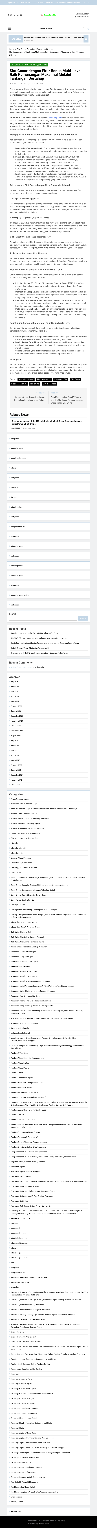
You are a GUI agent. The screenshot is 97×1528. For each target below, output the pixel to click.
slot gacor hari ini (18, 527)
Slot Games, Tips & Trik (20, 1282)
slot (12, 1263)
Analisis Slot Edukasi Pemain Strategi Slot (27, 828)
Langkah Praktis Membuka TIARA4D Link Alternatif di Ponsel (35, 633)
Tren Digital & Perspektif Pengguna (24, 1482)
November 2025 (17, 721)
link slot (14, 497)
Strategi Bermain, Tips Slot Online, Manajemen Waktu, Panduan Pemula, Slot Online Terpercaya (48, 1354)
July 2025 (14, 740)
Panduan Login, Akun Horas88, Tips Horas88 (28, 1110)
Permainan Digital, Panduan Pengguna (25, 1171)
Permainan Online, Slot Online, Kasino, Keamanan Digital (33, 1191)
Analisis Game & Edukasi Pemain (24, 814)
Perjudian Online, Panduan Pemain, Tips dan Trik (29, 1162)
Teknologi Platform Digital (21, 1462)
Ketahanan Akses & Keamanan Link (25, 1023)
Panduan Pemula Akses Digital (23, 1120)
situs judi (14, 1223)
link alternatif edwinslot (20, 1028)
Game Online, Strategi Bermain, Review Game (28, 895)
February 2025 (16, 765)
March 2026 (15, 701)
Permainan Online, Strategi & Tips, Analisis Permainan (32, 1196)
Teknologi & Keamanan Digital (22, 1398)
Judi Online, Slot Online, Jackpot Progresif (27, 937)
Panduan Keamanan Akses (21, 1087)
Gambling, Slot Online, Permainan (24, 868)
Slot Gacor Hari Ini (18, 384)
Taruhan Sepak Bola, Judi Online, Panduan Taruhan (30, 1364)
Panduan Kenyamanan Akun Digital (24, 1092)
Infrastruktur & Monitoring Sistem (24, 922)
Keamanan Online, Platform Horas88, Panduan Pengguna (33, 991)
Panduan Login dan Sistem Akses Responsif (28, 1097)
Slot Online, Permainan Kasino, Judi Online (29, 65)
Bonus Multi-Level (26, 379)
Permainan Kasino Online (21, 1176)
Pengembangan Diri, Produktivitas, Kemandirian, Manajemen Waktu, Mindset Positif (43, 1157)
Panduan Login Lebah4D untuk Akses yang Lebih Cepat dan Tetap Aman (39, 653)
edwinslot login (17, 853)
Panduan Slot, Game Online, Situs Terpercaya (28, 1147)
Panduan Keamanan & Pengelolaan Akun (26, 1083)
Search (12, 614)
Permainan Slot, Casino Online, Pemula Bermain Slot (31, 1206)
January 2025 (16, 770)
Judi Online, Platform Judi (21, 932)
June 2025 (15, 745)
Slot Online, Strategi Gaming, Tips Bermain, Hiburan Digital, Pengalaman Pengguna (43, 1315)
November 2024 (17, 780)
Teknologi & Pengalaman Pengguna (24, 1408)
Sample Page (46, 28)
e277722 (15, 83)
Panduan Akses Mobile (20, 1068)
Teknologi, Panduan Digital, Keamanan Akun (28, 1477)
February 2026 (16, 706)
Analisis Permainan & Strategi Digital (25, 823)
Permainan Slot (60, 379)
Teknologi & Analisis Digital (22, 1379)
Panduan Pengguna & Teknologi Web (25, 1137)
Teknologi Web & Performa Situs (23, 1472)
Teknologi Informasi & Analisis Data (25, 1457)
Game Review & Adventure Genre (23, 900)
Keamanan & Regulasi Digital (22, 957)
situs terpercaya (17, 566)
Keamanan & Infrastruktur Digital (23, 952)
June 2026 (15, 686)
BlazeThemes (44, 1523)
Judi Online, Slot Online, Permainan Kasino (27, 942)
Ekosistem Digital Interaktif (21, 863)
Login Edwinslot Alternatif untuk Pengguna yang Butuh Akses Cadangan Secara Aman (45, 643)
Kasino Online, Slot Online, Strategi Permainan (29, 947)
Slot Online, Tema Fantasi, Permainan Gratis (28, 1319)
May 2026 (14, 691)
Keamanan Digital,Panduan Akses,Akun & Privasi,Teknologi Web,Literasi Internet (42, 986)
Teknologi (15, 1374)
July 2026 (14, 681)
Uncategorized (16, 1497)
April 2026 (15, 696)
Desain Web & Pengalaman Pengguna (25, 833)
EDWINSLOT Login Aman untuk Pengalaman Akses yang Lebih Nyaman (43, 37)
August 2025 (16, 736)
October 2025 (16, 726)
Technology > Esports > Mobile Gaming (26, 1369)
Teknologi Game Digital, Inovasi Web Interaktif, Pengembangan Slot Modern (40, 1453)
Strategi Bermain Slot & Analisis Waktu (26, 1342)
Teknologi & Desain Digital (21, 1384)
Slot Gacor (75, 379)
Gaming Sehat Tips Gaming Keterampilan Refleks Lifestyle (34, 910)
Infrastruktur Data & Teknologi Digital (25, 927)
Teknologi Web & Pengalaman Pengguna (26, 1467)
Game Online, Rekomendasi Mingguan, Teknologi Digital (33, 890)
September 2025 (17, 731)
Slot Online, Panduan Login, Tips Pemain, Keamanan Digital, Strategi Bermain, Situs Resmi (46, 1300)
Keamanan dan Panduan (20, 966)
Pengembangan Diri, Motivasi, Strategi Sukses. (29, 1152)
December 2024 (17, 775)
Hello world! (39, 667)
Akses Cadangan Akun (20, 799)
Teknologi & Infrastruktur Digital (23, 1389)
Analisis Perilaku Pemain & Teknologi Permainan (30, 818)
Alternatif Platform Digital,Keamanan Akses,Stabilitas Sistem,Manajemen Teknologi (44, 809)
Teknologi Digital (17, 1428)
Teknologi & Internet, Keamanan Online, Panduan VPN (32, 1394)
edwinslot (14, 843)
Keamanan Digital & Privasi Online (24, 976)
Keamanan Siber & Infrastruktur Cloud (25, 996)
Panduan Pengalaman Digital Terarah (25, 1132)
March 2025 (15, 760)
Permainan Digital (18, 1167)
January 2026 (16, 711)
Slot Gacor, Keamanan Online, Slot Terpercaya (29, 1277)
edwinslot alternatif (18, 848)
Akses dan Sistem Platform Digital (24, 804)
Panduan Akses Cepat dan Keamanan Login (28, 1058)
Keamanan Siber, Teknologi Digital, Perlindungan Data (32, 1006)
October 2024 (16, 785)
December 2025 (17, 716)
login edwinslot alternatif (20, 1033)
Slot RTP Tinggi (49, 384)
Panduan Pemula (17, 1115)
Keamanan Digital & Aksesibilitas (24, 971)
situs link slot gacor (18, 458)
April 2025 (15, 755)
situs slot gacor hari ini (20, 595)
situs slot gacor (54, 117)
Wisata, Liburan (17, 1502)
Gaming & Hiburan (18, 905)
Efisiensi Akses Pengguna (21, 858)
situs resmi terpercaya (19, 1243)
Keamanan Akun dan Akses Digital (24, 962)
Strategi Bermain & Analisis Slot (23, 1337)
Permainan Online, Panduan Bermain (25, 1186)
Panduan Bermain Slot (19, 1073)
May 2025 (14, 750)
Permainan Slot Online (19, 1201)
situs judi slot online (19, 1238)
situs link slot (16, 507)
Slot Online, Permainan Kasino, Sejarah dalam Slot (30, 1310)
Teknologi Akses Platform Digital (24, 1418)
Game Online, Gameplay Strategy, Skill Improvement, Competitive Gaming (39, 885)
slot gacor (15, 478)
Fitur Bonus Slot (44, 379)
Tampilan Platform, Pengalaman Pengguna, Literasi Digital (33, 1359)
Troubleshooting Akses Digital (23, 1487)
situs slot (14, 468)
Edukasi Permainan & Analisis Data (24, 838)
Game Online (16, 873)
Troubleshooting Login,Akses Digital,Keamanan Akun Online (34, 1492)
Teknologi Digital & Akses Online (24, 1433)
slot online (34, 384)
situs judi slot (16, 1228)
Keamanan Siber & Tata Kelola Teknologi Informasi (31, 1001)
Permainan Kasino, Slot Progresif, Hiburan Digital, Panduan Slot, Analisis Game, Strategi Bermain (49, 1181)
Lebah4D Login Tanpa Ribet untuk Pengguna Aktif (61, 3)
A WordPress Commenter (21, 667)
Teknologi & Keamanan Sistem (23, 1403)
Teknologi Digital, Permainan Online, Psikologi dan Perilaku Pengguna (38, 1448)
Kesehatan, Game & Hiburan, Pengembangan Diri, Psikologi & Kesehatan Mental (42, 1018)
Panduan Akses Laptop (20, 1063)
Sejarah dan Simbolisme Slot (22, 1218)
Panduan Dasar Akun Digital (22, 1078)
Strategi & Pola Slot (18, 1332)
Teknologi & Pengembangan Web (24, 1413)
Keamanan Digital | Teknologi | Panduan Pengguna (30, 981)
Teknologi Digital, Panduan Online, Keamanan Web (30, 1443)
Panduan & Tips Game (19, 1053)
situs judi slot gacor (18, 1233)
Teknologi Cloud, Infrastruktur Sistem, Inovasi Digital (31, 1423)
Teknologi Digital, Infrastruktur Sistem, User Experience (32, 1438)
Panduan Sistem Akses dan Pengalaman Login (29, 1142)
